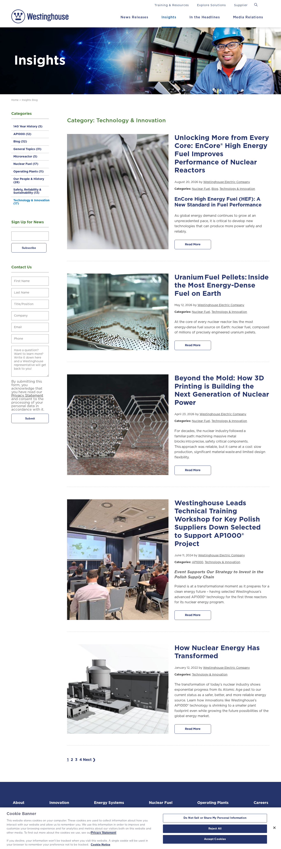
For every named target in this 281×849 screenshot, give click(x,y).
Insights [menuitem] (168, 17)
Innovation (59, 803)
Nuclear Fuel (25, 164)
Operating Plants (28, 171)
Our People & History (28, 181)
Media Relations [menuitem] (248, 17)
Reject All (215, 828)
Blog (20, 141)
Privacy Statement (103, 833)
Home (15, 100)
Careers (261, 803)
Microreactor (25, 156)
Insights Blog (30, 100)
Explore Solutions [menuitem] (211, 5)
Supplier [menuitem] (241, 5)
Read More (193, 244)
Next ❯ (89, 760)
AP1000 (22, 134)
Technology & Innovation (31, 202)
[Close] (274, 827)
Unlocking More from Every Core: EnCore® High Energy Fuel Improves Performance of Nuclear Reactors (221, 154)
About (18, 803)
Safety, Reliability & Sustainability (27, 191)
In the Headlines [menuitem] (204, 17)
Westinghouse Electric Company (226, 182)
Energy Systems (109, 803)
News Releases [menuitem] (134, 17)
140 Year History (27, 126)
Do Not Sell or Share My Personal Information (214, 818)
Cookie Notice (100, 844)
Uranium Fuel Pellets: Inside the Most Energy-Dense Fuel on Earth (221, 285)
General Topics (27, 149)
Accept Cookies (215, 839)
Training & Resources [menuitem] (171, 5)
